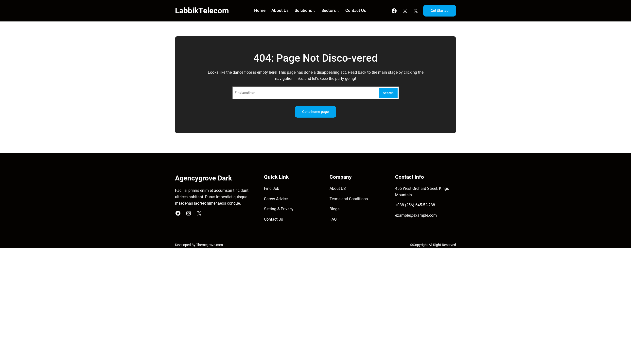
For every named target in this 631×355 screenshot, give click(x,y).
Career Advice (276, 198)
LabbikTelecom (202, 10)
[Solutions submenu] (314, 10)
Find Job (271, 188)
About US (338, 188)
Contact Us (273, 219)
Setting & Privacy (279, 209)
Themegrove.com (209, 245)
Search (388, 93)
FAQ (333, 219)
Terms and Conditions (349, 198)
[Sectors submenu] (338, 10)
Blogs (334, 209)
